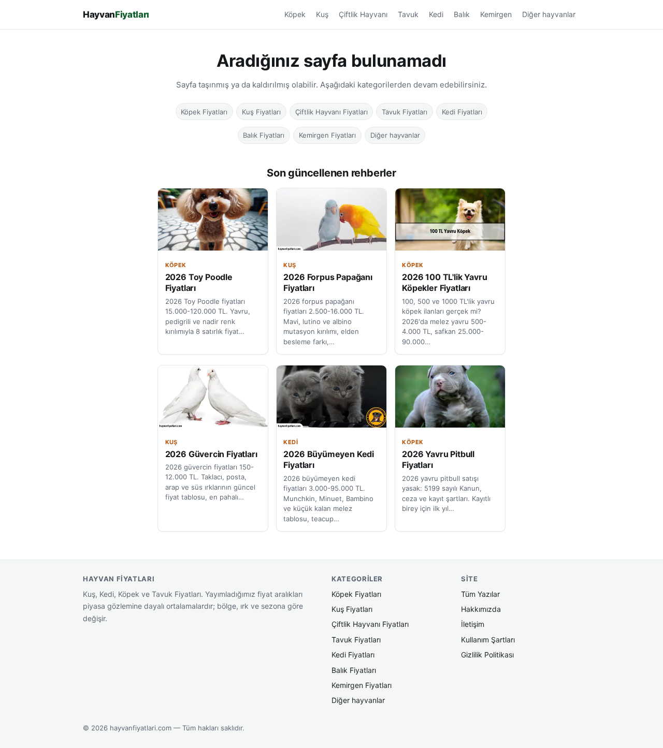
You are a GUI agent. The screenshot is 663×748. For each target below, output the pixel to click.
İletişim (472, 624)
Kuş (322, 14)
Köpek (295, 14)
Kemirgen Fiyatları (327, 135)
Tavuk (408, 14)
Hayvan (116, 14)
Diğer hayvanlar (548, 14)
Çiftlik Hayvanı (363, 14)
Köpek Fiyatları (204, 112)
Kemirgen (496, 14)
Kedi (436, 14)
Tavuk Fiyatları (404, 112)
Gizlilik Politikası (487, 654)
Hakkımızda (481, 609)
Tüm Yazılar (480, 594)
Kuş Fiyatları (261, 112)
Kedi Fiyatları (462, 112)
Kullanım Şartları (488, 639)
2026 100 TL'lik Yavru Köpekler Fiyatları (444, 283)
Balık (462, 14)
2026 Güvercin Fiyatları (211, 454)
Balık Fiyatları (263, 135)
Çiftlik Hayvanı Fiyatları (331, 112)
